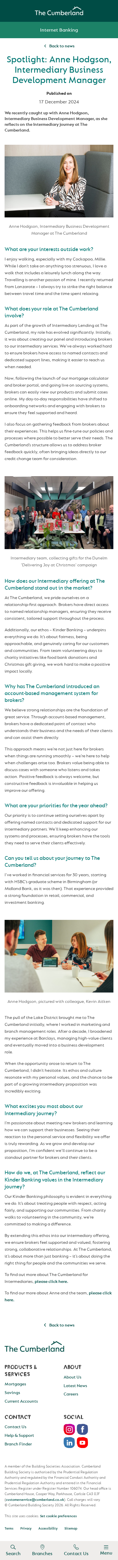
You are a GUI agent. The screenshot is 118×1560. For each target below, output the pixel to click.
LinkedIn (69, 1442)
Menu (106, 1553)
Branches (42, 1554)
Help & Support (19, 1435)
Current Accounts (21, 1401)
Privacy (26, 1528)
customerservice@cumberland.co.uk (35, 1499)
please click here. (51, 1281)
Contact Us (76, 1554)
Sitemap (70, 1528)
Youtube (82, 1442)
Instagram (69, 1429)
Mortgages (15, 1384)
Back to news (61, 46)
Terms (9, 1528)
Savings (12, 1392)
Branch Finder (18, 1444)
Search (13, 1554)
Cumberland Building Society (59, 11)
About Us (72, 1377)
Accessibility (48, 1528)
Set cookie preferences (58, 1516)
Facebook (82, 1429)
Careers (71, 1394)
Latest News (75, 1386)
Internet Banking (59, 30)
